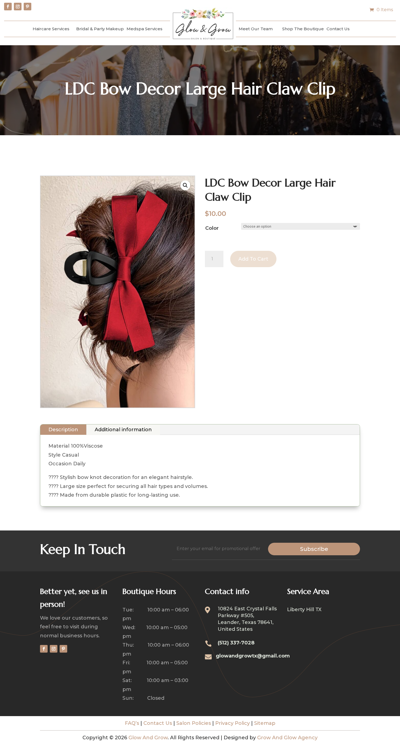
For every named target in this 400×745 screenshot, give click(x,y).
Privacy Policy (232, 723)
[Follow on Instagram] (17, 6)
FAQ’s (132, 723)
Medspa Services (144, 28)
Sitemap (264, 723)
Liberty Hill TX (304, 610)
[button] (185, 185)
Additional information (123, 430)
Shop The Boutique (303, 28)
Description (63, 430)
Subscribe (314, 549)
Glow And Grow (148, 738)
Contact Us (338, 28)
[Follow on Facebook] (8, 6)
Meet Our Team (256, 28)
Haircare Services (51, 28)
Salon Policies (193, 723)
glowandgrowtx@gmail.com (253, 656)
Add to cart (253, 259)
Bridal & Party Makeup (100, 28)
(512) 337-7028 (236, 643)
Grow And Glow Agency (287, 738)
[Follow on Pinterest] (27, 6)
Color (212, 228)
